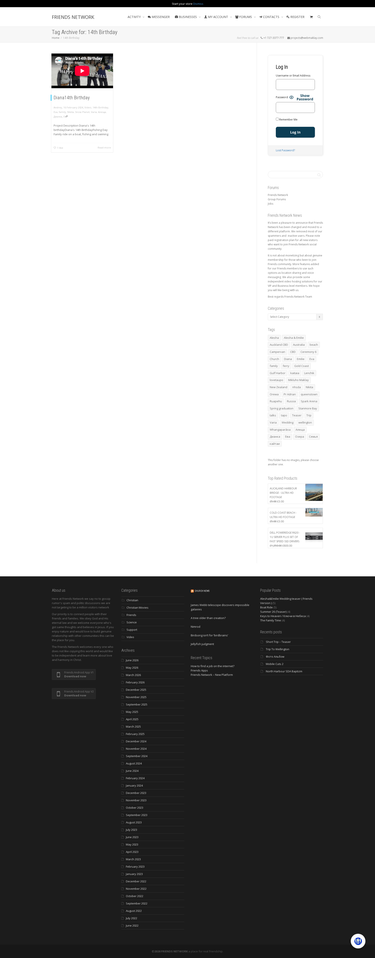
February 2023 (135, 866)
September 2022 (136, 903)
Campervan (277, 352)
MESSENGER (160, 17)
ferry (286, 366)
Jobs (270, 203)
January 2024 (134, 785)
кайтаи (275, 444)
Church (274, 359)
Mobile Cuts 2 (274, 664)
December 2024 (136, 741)
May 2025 (132, 712)
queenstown (309, 394)
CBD (293, 352)
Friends (131, 615)
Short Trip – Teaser (278, 642)
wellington (305, 422)
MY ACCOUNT (218, 17)
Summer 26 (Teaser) (273, 612)
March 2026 (133, 675)
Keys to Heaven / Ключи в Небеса (283, 616)
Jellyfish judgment (202, 644)
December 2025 (136, 690)
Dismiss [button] (198, 4)
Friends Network (278, 195)
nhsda (296, 387)
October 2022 (134, 896)
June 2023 (132, 837)
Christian (132, 600)
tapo (284, 415)
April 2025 (132, 719)
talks (273, 415)
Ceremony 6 (308, 352)
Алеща (102, 112)
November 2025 (136, 697)
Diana (288, 359)
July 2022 (131, 918)
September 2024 (136, 756)
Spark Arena (309, 401)
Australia (299, 345)
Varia (94, 112)
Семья (313, 436)
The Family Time (270, 620)
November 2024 (136, 749)
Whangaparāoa (280, 430)
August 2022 (134, 911)
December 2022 (136, 881)
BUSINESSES (188, 17)
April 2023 (132, 852)
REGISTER (296, 17)
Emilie (300, 359)
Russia (291, 401)
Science (132, 622)
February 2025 (135, 734)
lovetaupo (276, 380)
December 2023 (136, 793)
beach (314, 345)
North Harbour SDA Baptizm (284, 671)
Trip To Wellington (277, 649)
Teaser (296, 415)
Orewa (274, 394)
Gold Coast (301, 366)
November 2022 (136, 889)
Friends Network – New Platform (212, 675)
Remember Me (288, 119)
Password (282, 97)
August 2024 (134, 763)
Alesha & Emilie (294, 338)
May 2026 (132, 668)
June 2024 (132, 771)
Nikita (70, 112)
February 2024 (135, 778)
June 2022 (132, 925)
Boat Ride (266, 607)
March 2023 (133, 859)
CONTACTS (271, 17)
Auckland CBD (279, 345)
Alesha (274, 338)
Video (87, 107)
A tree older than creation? (208, 618)
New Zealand (278, 387)
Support (132, 630)
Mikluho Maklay (298, 380)
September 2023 (136, 815)
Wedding (287, 422)
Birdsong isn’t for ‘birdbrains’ (209, 635)
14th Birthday (100, 107)
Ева (287, 436)
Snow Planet (82, 112)
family (62, 112)
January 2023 (134, 874)
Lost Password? (285, 150)
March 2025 (133, 726)
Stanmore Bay (307, 408)
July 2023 (131, 830)
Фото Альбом (275, 656)
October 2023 (134, 808)
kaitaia (294, 373)
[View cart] (311, 16)
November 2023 (136, 800)
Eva (56, 112)
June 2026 (132, 660)
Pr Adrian (290, 394)
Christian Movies (137, 607)
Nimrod (195, 627)
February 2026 (135, 682)
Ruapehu (276, 401)
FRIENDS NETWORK (73, 17)
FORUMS (245, 17)
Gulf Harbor (277, 373)
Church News (202, 591)
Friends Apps (199, 670)
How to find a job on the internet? (212, 666)
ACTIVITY (134, 17)
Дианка (58, 116)
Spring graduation (281, 408)
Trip (308, 415)
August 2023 (134, 822)
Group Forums (277, 199)
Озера (299, 436)
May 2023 (132, 844)
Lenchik (309, 373)
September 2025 (136, 704)
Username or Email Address (293, 75)
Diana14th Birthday (72, 97)
